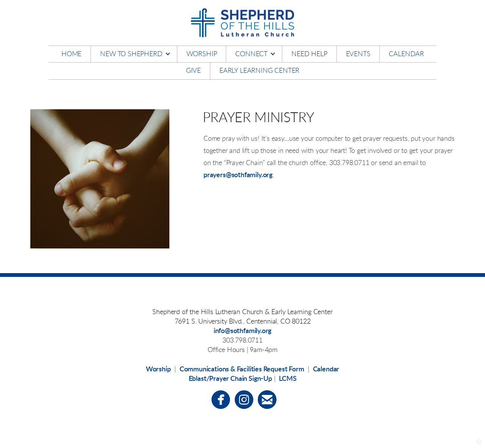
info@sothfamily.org (243, 331)
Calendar (326, 369)
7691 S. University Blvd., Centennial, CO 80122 (243, 321)
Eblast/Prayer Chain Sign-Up (230, 379)
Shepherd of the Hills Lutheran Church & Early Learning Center (242, 312)
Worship (158, 369)
